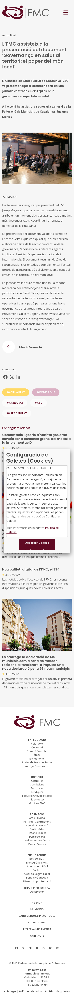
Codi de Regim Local (37, 874)
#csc (38, 403)
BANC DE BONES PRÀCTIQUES (37, 916)
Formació (37, 788)
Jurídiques (37, 792)
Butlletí (37, 870)
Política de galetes (57, 991)
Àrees (37, 755)
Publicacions (37, 837)
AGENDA (37, 902)
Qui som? (37, 747)
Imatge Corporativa (37, 766)
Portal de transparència (37, 762)
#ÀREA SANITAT (17, 413)
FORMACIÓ (37, 814)
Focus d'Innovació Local (37, 796)
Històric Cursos (37, 833)
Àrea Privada (37, 818)
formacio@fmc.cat (37, 973)
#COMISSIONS (46, 392)
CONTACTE (37, 935)
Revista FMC (37, 859)
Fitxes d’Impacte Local (37, 881)
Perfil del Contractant (37, 822)
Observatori (37, 892)
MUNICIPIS (37, 909)
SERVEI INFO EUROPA (37, 888)
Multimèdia (37, 829)
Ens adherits (37, 758)
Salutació (37, 743)
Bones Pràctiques (37, 877)
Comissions (37, 784)
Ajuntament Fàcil (37, 866)
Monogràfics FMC (37, 862)
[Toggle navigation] (66, 12)
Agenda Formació (37, 825)
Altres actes (37, 799)
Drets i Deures (37, 844)
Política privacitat (31, 991)
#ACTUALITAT (16, 392)
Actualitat (37, 781)
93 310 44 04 (39, 985)
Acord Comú (37, 922)
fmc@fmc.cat (37, 970)
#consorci (15, 403)
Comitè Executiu (37, 751)
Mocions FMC (37, 803)
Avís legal (10, 991)
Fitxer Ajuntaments (37, 929)
